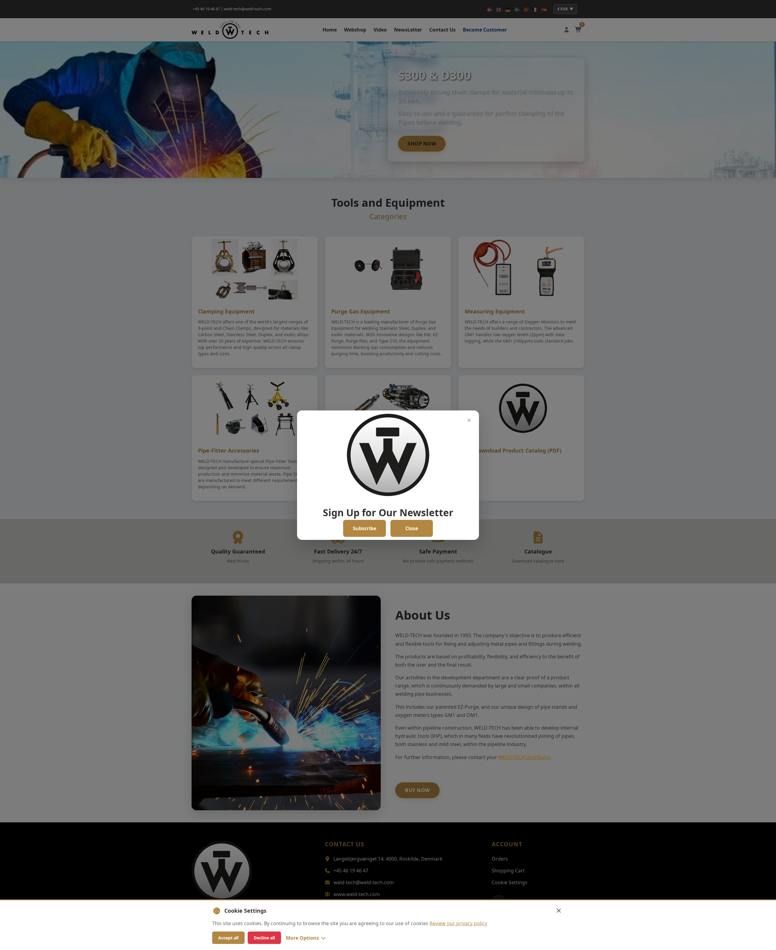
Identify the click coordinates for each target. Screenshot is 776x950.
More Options (302, 938)
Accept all (228, 938)
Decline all (264, 938)
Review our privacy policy (458, 923)
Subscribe (364, 528)
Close (411, 528)
